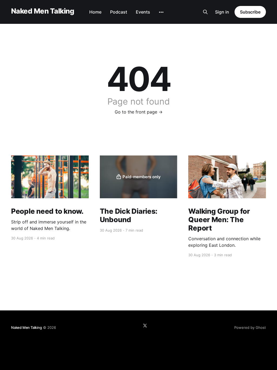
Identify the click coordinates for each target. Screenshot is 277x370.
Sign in (222, 12)
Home (95, 12)
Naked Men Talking (42, 11)
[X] (145, 325)
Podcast (118, 12)
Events (143, 12)
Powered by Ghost (250, 327)
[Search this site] (205, 12)
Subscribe (250, 12)
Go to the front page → (139, 112)
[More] (161, 12)
